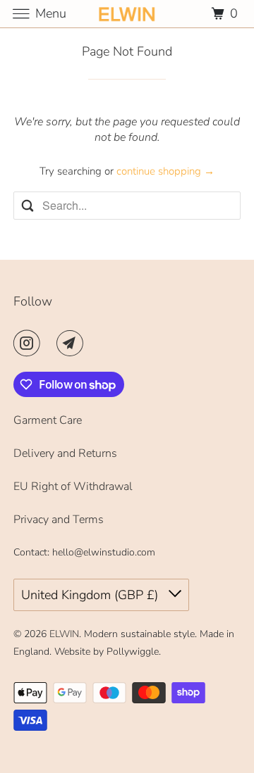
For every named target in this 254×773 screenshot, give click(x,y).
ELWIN (64, 634)
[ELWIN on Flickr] (51, 342)
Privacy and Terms (58, 519)
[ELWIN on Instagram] (29, 342)
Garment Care (47, 420)
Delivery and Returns (65, 453)
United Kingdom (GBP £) (91, 594)
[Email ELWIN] (72, 342)
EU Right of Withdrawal (73, 486)
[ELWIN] (127, 13)
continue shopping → (165, 171)
